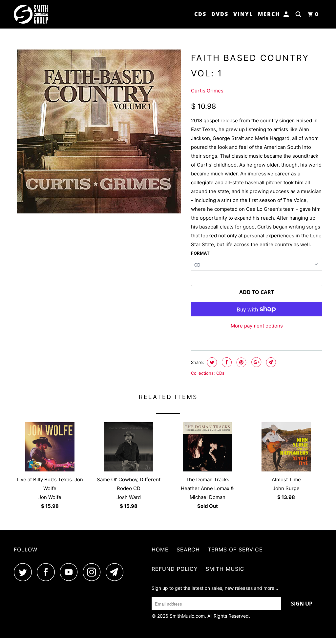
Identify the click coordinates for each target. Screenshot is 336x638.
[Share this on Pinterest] (240, 362)
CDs (200, 14)
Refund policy (175, 569)
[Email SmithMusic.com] (116, 572)
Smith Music (225, 569)
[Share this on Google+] (255, 362)
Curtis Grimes (207, 91)
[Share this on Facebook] (226, 362)
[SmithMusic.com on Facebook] (47, 572)
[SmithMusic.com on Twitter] (24, 572)
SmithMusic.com (187, 616)
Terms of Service (235, 549)
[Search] (299, 14)
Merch (269, 14)
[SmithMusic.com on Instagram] (93, 572)
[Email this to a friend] (270, 362)
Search (188, 549)
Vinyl (243, 14)
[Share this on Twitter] (211, 362)
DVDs (219, 14)
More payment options (257, 326)
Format (200, 253)
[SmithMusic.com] (40, 14)
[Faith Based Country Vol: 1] (99, 131)
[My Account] (287, 14)
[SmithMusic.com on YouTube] (70, 572)
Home (160, 549)
